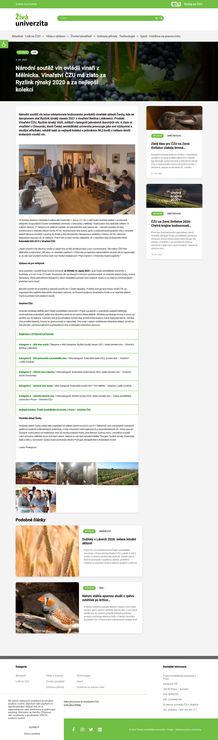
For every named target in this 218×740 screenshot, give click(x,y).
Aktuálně (17, 36)
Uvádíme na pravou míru (164, 36)
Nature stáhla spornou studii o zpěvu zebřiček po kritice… (108, 598)
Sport (143, 36)
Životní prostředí (81, 36)
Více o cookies (32, 733)
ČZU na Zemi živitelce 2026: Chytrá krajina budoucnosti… (171, 223)
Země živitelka (174, 136)
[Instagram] (82, 730)
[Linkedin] (100, 730)
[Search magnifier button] (161, 18)
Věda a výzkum (55, 36)
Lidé (34, 52)
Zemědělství (105, 531)
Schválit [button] (34, 727)
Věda (101, 588)
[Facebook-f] (74, 730)
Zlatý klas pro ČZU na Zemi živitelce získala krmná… (170, 146)
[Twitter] (91, 730)
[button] (4, 44)
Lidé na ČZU (33, 36)
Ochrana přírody (107, 36)
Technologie (127, 36)
